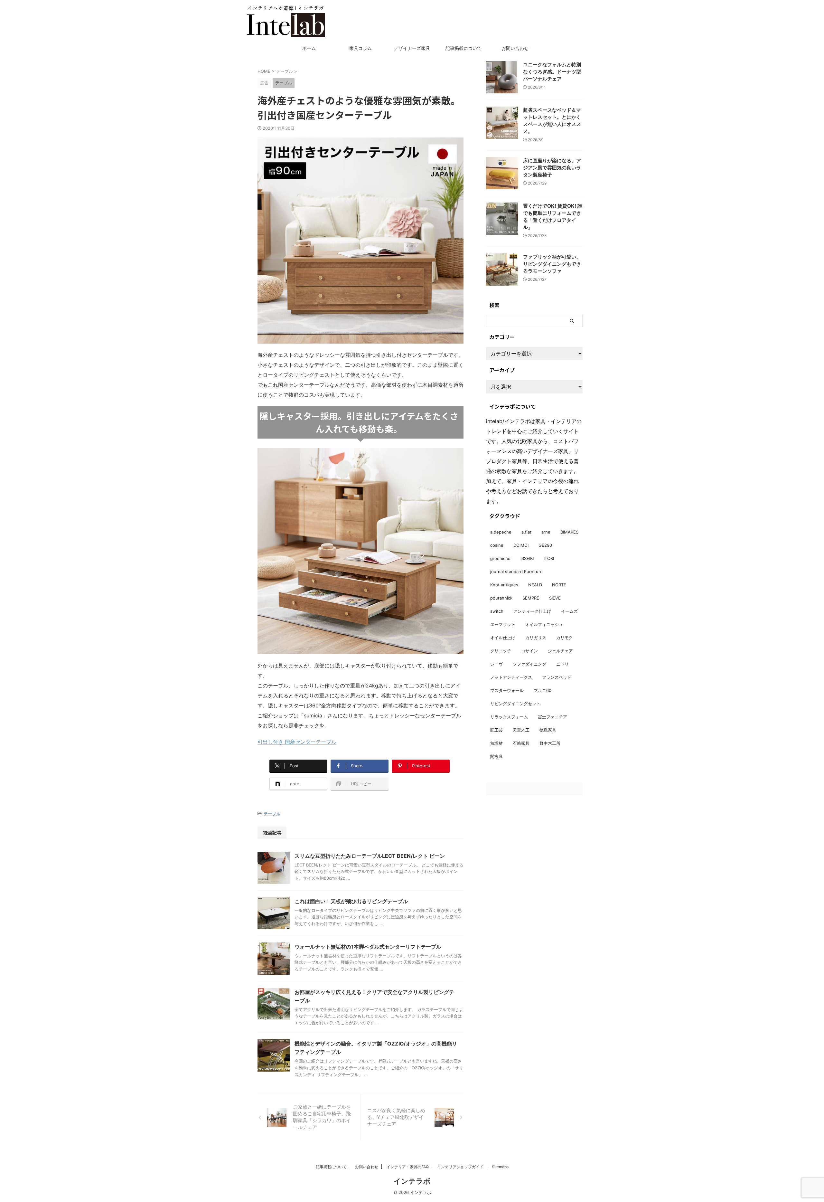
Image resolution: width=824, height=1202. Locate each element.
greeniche (500, 558)
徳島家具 (547, 730)
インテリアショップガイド (460, 1166)
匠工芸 (496, 730)
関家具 (496, 756)
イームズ (569, 611)
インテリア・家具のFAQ (408, 1166)
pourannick (501, 598)
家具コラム (360, 48)
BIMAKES (569, 532)
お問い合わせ (515, 48)
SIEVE (555, 598)
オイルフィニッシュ (544, 624)
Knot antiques (504, 584)
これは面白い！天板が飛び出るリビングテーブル (351, 901)
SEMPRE (530, 598)
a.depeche (500, 532)
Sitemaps (500, 1166)
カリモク (564, 637)
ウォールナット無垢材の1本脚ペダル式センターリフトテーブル (368, 946)
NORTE (559, 584)
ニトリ (562, 664)
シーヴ (496, 664)
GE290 (545, 545)
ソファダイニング (529, 664)
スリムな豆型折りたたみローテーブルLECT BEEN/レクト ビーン (370, 856)
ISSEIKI (527, 558)
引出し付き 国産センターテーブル (297, 742)
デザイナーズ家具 (412, 48)
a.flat (526, 532)
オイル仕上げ (502, 637)
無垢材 (496, 743)
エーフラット (502, 624)
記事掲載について (463, 48)
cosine (496, 545)
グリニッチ (500, 650)
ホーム (309, 48)
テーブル (272, 813)
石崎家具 (521, 743)
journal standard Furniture (516, 571)
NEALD (535, 584)
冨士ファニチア (552, 716)
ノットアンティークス (511, 677)
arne (545, 532)
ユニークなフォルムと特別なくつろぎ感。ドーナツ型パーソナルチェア (552, 72)
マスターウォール (507, 690)
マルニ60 (542, 690)
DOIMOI (521, 545)
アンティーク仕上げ (532, 611)
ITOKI (549, 558)
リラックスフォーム (509, 716)
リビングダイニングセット (515, 703)
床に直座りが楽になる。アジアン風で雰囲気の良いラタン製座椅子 (552, 167)
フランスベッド (556, 677)
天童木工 (521, 730)
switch (496, 611)
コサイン (529, 650)
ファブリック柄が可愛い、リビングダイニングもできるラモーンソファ (552, 264)
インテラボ (412, 1181)
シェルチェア (560, 650)
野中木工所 (549, 743)
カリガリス (535, 637)
